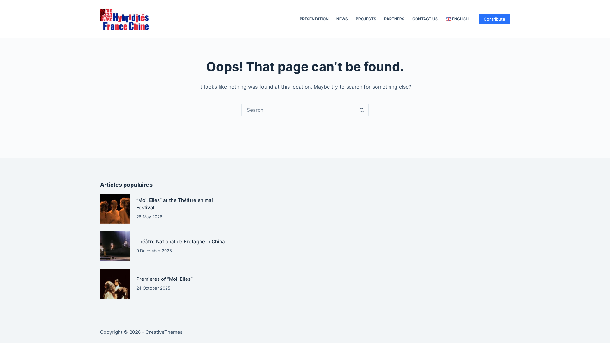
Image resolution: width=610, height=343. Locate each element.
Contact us (425, 19)
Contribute (494, 19)
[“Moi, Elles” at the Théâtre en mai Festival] (115, 209)
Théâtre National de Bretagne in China (180, 242)
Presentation (314, 19)
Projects (366, 19)
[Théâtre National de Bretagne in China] (115, 246)
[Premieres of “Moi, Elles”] (115, 284)
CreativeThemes (164, 332)
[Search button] (361, 110)
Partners (394, 19)
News (342, 19)
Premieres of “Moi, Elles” (164, 279)
